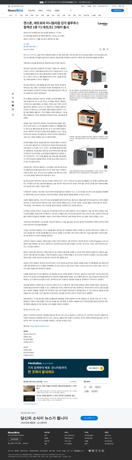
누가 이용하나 (68, 444)
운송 (53, 15)
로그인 (114, 6)
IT (16, 15)
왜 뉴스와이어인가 (69, 435)
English (64, 451)
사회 (69, 15)
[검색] (70, 10)
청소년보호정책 (44, 451)
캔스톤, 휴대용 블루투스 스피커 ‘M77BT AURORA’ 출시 (55, 396)
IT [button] (85, 387)
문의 (94, 6)
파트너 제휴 (52, 451)
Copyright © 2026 (66, 456)
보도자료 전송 (108, 441)
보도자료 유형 (88, 438)
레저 (58, 15)
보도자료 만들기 (89, 435)
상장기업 (86, 15)
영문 (99, 15)
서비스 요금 (67, 441)
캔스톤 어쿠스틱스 (30, 47)
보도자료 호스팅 (109, 444)
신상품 (94, 15)
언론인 (57, 10)
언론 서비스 (108, 435)
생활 (32, 15)
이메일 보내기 (28, 342)
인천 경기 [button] (95, 391)
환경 (74, 15)
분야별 (46, 438)
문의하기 (26, 443)
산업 (21, 15)
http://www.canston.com (39, 326)
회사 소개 (10, 451)
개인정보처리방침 (33, 451)
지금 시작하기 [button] (88, 418)
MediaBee (77, 451)
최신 (10, 15)
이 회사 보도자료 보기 (30, 404)
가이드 (48, 10)
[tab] (54, 432)
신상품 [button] (87, 391)
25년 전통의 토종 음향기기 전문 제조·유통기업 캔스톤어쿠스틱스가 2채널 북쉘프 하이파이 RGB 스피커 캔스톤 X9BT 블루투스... (56, 392)
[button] (100, 49)
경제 (42, 15)
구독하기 (73, 382)
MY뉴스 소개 (108, 438)
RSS (46, 382)
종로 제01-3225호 (60, 454)
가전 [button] (90, 387)
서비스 (40, 10)
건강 (37, 15)
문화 (26, 15)
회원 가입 (121, 6)
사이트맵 (58, 451)
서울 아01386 (19, 456)
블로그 (83, 6)
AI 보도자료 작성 (103, 6)
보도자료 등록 (117, 10)
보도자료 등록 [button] (14, 439)
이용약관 (16, 451)
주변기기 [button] (97, 387)
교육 (63, 15)
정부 (79, 15)
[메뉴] (9, 6)
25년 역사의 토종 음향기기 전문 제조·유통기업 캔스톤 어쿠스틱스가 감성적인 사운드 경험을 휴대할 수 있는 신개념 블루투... (56, 399)
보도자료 (31, 10)
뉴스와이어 (32, 55)
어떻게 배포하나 (68, 438)
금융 (47, 15)
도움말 (89, 6)
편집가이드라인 (24, 451)
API (72, 451)
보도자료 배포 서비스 (17, 6)
